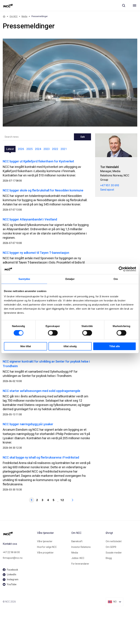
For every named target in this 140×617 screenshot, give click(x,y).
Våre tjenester (44, 541)
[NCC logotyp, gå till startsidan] (8, 5)
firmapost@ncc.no (13, 558)
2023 (47, 149)
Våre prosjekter (45, 552)
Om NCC (14, 16)
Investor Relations (81, 547)
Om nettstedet (114, 541)
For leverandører (80, 563)
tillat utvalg (70, 346)
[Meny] (134, 5)
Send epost (107, 189)
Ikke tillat (25, 346)
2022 (55, 149)
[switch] (53, 333)
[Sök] (123, 5)
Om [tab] (116, 279)
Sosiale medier (114, 552)
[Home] (4, 16)
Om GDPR (111, 547)
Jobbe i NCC (77, 558)
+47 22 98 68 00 (11, 552)
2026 (21, 149)
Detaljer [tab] (70, 279)
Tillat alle (114, 346)
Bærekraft (76, 541)
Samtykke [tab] (24, 279)
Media (24, 16)
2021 (64, 149)
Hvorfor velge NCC (47, 547)
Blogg (109, 558)
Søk (82, 136)
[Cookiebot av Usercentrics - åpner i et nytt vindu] (121, 269)
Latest (10, 149)
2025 (29, 149)
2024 (38, 149)
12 (62, 500)
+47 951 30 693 (109, 185)
